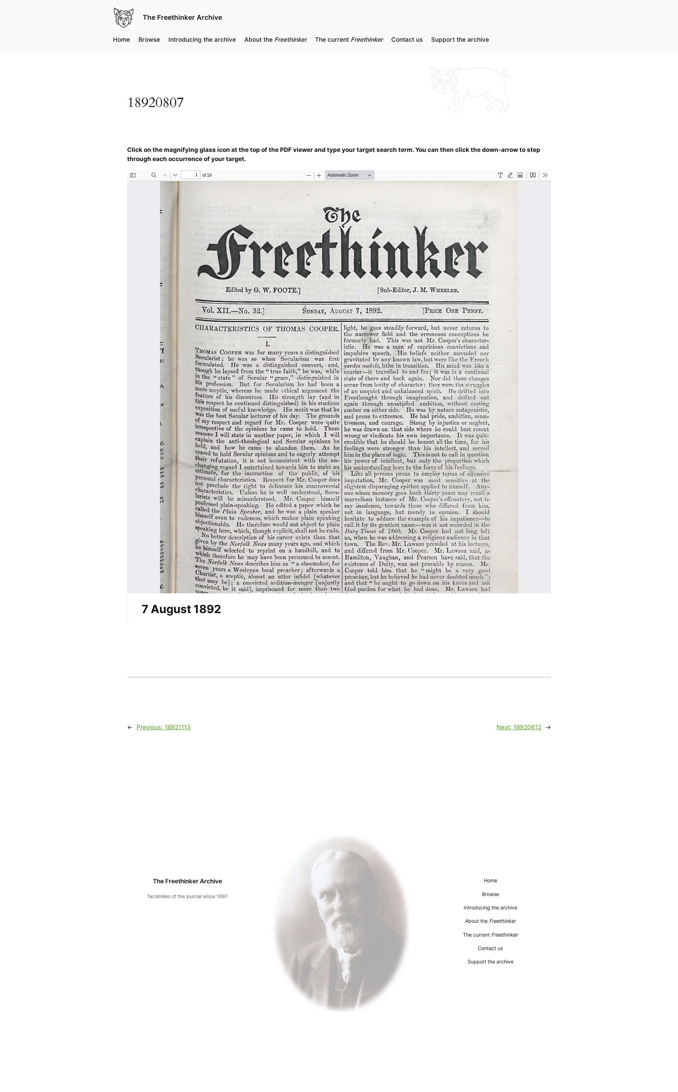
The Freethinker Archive (182, 17)
